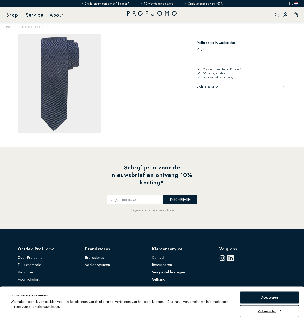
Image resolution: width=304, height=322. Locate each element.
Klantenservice (167, 249)
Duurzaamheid (29, 265)
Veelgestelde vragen (168, 272)
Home (9, 27)
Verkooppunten (97, 265)
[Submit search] (277, 14)
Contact (158, 257)
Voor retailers (29, 279)
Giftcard (158, 279)
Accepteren (269, 297)
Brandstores (97, 249)
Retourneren (162, 265)
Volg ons (228, 249)
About (57, 14)
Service (34, 14)
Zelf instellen (267, 311)
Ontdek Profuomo (36, 249)
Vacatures (25, 272)
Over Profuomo (30, 257)
